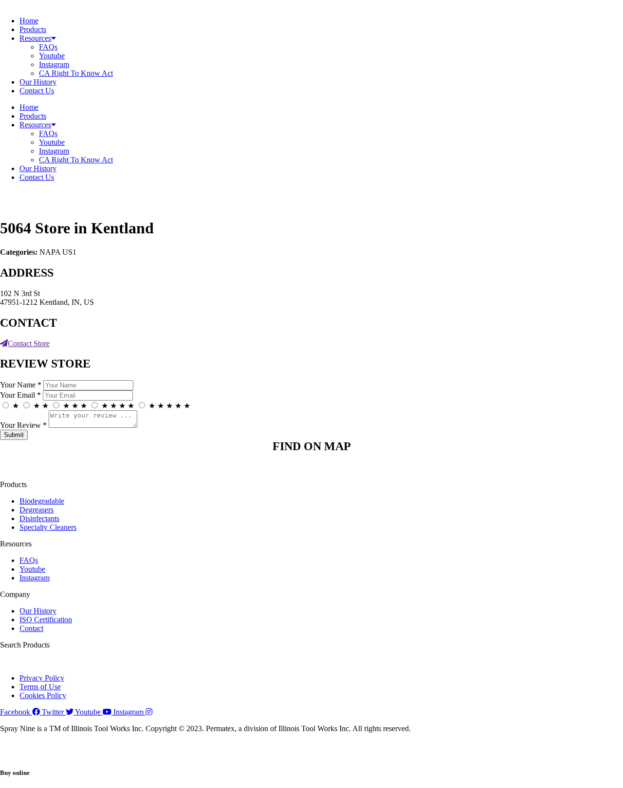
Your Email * (20, 395)
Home (28, 21)
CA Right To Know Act (76, 73)
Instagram (54, 64)
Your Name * (20, 385)
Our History (37, 82)
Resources (35, 38)
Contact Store (29, 343)
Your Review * (23, 425)
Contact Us (36, 91)
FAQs (48, 47)
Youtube (52, 56)
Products (32, 29)
